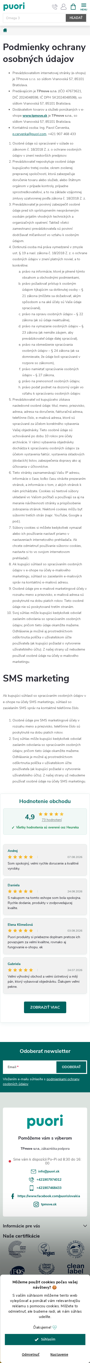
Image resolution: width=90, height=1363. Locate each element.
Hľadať (76, 18)
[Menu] (83, 6)
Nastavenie (59, 1354)
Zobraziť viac (45, 1007)
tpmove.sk (49, 1204)
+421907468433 (48, 1188)
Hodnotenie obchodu (45, 801)
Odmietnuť (30, 1354)
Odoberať (71, 1067)
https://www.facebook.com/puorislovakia (49, 1196)
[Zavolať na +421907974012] (55, 7)
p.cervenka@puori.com (29, 134)
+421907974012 (48, 1179)
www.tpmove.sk (35, 115)
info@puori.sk (49, 1171)
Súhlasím (48, 1339)
